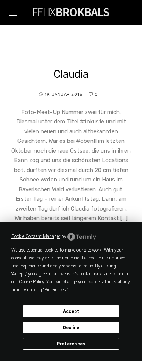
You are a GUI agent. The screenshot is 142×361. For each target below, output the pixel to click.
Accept (71, 311)
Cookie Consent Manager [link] (35, 236)
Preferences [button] (55, 289)
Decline (71, 327)
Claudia (71, 74)
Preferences (71, 344)
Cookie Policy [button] (31, 281)
